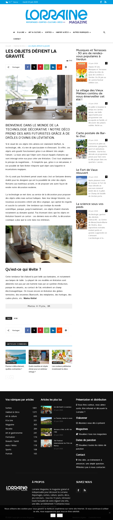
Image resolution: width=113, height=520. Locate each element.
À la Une (20, 32)
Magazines (82, 429)
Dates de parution (86, 440)
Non (60, 515)
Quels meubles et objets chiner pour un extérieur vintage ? (38, 369)
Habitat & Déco (62, 32)
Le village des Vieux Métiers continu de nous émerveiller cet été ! (90, 95)
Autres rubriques (81, 32)
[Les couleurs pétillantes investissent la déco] (62, 357)
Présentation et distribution (91, 400)
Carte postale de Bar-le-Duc (91, 135)
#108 (15, 318)
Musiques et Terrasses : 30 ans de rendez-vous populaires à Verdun (91, 55)
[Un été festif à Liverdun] (46, 410)
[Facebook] (101, 2)
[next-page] (11, 377)
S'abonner (81, 418)
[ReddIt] (59, 67)
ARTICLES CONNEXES (17, 344)
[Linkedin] (53, 67)
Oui (53, 515)
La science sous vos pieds (89, 205)
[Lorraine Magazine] (56, 16)
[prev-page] (7, 377)
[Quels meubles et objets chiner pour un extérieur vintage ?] (39, 357)
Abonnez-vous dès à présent (91, 423)
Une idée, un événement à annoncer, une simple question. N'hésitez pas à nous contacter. (91, 464)
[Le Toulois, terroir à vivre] (46, 421)
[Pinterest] (40, 67)
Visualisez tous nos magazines (92, 434)
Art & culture (35, 32)
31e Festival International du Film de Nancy (63, 443)
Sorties (48, 32)
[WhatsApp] (46, 67)
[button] (104, 32)
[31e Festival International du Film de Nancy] (46, 443)
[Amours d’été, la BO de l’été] (46, 432)
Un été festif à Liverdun (62, 407)
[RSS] (105, 2)
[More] (66, 67)
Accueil (8, 46)
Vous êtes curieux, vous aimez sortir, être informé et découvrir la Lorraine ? (91, 408)
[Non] (109, 512)
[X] (34, 67)
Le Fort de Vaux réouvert (87, 171)
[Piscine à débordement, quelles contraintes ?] (16, 357)
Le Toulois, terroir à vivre (63, 418)
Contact (17, 39)
